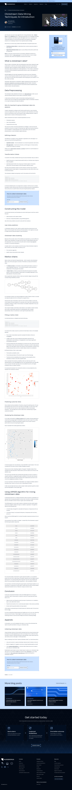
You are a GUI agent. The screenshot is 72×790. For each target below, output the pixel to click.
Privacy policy (21, 768)
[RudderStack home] (10, 4)
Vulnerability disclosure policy (24, 772)
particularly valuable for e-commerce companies (14, 83)
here (9, 609)
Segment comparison (58, 770)
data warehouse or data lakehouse (18, 653)
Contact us (21, 763)
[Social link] (2, 767)
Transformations (40, 770)
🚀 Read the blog (51, 1)
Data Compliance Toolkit (41, 772)
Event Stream (39, 765)
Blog (55, 761)
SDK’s (17, 651)
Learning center (57, 767)
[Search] (57, 4)
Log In (59, 4)
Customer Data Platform (41, 763)
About (20, 761)
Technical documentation (58, 765)
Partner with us (21, 765)
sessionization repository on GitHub (18, 148)
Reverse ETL (39, 768)
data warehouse (16, 55)
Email (52, 51)
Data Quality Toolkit (40, 774)
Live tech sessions (57, 763)
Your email (8, 199)
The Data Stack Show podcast (59, 772)
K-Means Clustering (20, 418)
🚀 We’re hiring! (22, 767)
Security (38, 776)
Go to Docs (38, 784)
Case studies (56, 768)
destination (29, 651)
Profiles (38, 767)
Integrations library (40, 761)
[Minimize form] (65, 36)
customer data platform (13, 646)
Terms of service (22, 770)
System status (39, 778)
